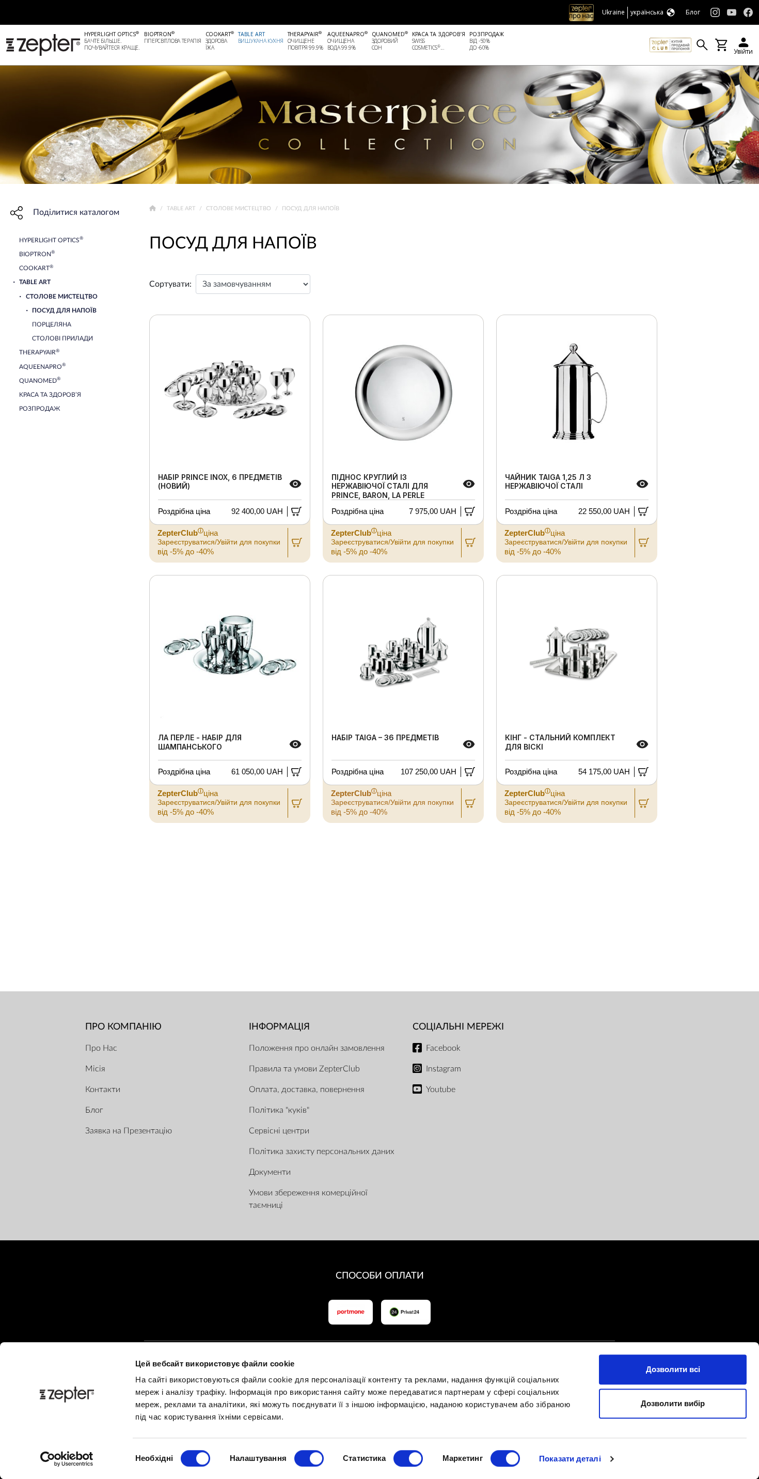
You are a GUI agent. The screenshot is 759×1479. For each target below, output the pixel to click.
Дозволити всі (673, 1369)
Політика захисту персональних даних (321, 1151)
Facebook (443, 1048)
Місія (95, 1069)
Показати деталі (570, 1458)
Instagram (443, 1069)
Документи (270, 1172)
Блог (94, 1110)
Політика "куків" (279, 1110)
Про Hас (101, 1048)
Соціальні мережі (458, 1026)
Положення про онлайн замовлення (317, 1048)
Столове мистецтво (239, 208)
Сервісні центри (279, 1131)
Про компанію (123, 1026)
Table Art (182, 208)
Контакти (102, 1089)
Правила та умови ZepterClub (304, 1069)
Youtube (440, 1089)
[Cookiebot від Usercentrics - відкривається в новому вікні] (67, 1459)
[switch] (309, 1458)
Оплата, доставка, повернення (307, 1089)
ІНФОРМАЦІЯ (279, 1026)
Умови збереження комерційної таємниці (308, 1199)
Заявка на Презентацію (128, 1131)
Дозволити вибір (673, 1403)
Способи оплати (380, 1275)
